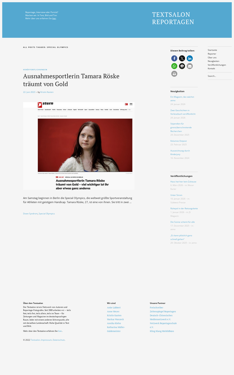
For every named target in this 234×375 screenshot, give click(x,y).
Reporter (212, 53)
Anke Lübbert (114, 307)
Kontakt (211, 68)
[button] (174, 58)
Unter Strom (176, 195)
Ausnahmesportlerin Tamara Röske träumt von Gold (71, 80)
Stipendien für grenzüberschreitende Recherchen (181, 127)
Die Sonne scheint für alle (182, 221)
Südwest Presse (178, 202)
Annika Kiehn (114, 323)
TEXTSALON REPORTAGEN (173, 18)
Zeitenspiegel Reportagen (163, 311)
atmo (172, 229)
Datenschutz (59, 339)
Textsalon (35, 339)
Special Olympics (47, 213)
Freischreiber (156, 307)
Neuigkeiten (213, 61)
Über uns (212, 57)
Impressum (46, 339)
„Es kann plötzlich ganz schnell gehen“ (181, 237)
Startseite (212, 50)
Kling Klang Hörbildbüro (162, 331)
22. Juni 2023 (29, 92)
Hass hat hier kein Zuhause (183, 181)
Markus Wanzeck (115, 319)
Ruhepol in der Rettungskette (184, 208)
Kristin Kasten (46, 92)
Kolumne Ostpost (178, 140)
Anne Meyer (113, 311)
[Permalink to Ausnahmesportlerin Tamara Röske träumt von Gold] (78, 189)
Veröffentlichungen (217, 64)
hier (54, 18)
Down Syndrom (30, 213)
